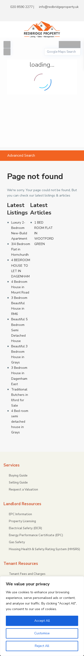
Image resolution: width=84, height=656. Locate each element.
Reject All (42, 646)
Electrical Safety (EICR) (25, 528)
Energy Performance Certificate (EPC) (36, 535)
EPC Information (20, 514)
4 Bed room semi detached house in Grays (19, 422)
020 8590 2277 (21, 7)
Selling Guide (18, 482)
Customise (42, 633)
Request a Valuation (23, 489)
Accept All (42, 620)
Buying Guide (18, 475)
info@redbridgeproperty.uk (59, 7)
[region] (42, 616)
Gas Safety (17, 542)
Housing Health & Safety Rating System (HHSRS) (44, 549)
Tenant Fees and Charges (27, 574)
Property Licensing (22, 521)
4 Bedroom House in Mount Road (20, 287)
